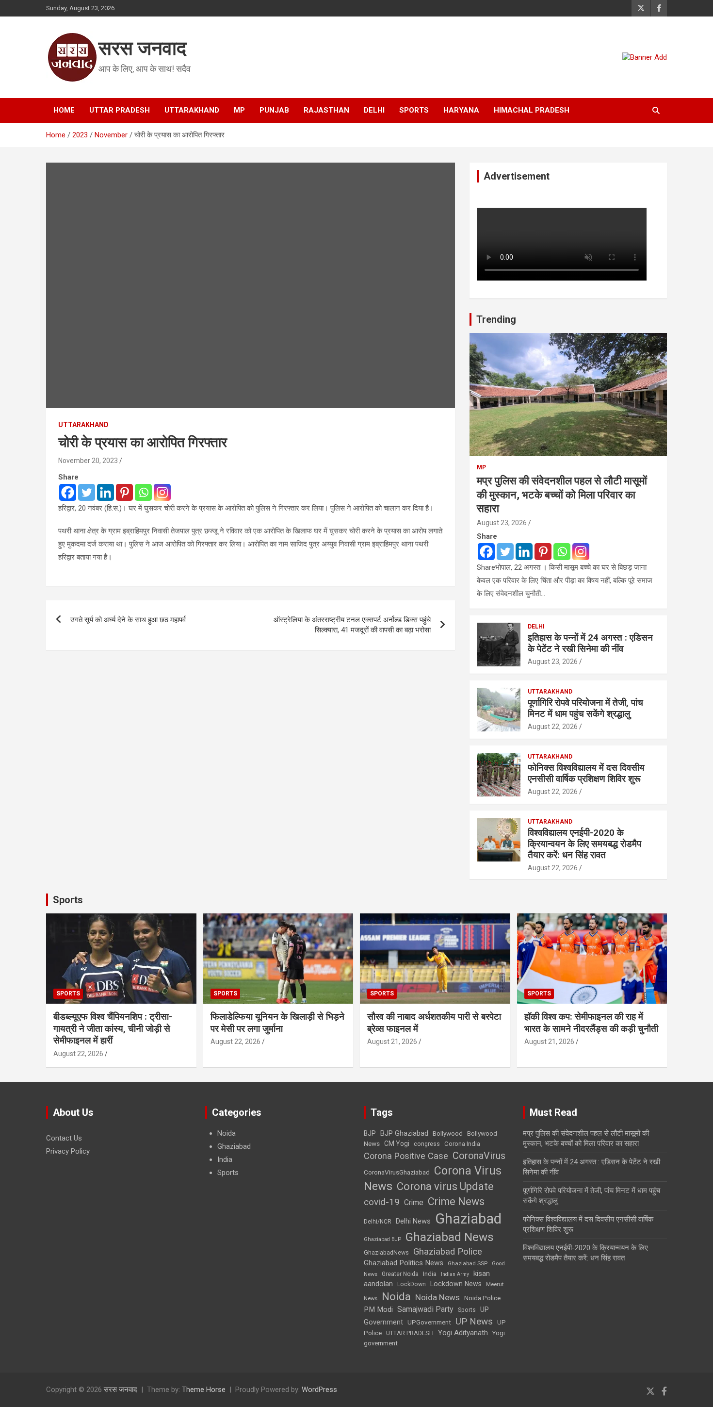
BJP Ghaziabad (404, 1133)
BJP (370, 1133)
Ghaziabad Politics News (403, 1262)
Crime (413, 1202)
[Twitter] (86, 492)
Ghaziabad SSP (467, 1263)
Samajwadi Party (425, 1309)
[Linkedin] (105, 492)
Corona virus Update (445, 1186)
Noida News (437, 1297)
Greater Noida (400, 1274)
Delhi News (413, 1221)
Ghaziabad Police (447, 1251)
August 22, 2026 (553, 726)
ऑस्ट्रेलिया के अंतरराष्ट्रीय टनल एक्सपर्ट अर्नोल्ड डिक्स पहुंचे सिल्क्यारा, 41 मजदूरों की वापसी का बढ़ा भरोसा (352, 624)
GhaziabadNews (386, 1252)
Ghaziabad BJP (382, 1239)
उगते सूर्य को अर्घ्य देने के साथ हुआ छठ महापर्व (128, 619)
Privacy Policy (68, 1151)
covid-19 (382, 1202)
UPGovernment (429, 1322)
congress (427, 1144)
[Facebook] (67, 492)
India (224, 1159)
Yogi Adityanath (463, 1332)
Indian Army (455, 1274)
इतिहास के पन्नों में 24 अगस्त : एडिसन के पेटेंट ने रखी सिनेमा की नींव (590, 643)
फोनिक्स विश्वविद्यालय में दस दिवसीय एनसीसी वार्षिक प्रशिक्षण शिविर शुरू (586, 773)
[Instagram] (162, 492)
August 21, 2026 (392, 1041)
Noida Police (482, 1298)
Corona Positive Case (406, 1156)
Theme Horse (204, 1389)
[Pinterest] (124, 492)
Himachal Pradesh (531, 110)
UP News (474, 1321)
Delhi (374, 110)
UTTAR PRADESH (410, 1333)
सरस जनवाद (142, 48)
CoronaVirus (479, 1155)
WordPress (319, 1389)
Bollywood (448, 1133)
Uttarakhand (191, 110)
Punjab (274, 110)
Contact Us (64, 1138)
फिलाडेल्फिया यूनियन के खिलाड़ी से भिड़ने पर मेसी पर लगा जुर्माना (277, 1022)
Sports (414, 110)
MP (239, 110)
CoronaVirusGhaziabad (397, 1172)
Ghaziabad (234, 1146)
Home (64, 110)
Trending (496, 319)
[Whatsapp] (143, 492)
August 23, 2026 (502, 523)
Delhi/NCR (377, 1221)
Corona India (462, 1143)
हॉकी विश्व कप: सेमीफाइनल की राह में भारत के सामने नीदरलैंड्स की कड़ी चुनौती (591, 1022)
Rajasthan (326, 110)
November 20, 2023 (88, 460)
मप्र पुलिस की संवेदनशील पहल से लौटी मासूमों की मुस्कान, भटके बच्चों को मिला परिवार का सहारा (562, 494)
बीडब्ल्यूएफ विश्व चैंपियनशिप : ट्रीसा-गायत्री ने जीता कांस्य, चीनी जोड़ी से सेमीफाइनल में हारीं (112, 1028)
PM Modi (378, 1309)
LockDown (411, 1284)
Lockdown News (456, 1284)
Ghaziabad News (449, 1237)
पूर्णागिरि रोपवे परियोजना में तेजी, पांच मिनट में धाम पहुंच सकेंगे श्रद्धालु (585, 708)
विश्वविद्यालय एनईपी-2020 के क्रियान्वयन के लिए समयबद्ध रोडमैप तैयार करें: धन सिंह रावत (584, 844)
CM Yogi (396, 1143)
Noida (226, 1133)
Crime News (456, 1201)
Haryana (461, 110)
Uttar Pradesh (119, 110)
